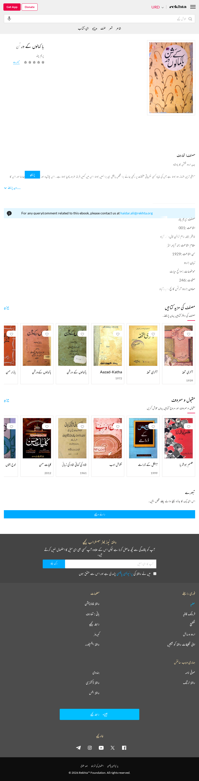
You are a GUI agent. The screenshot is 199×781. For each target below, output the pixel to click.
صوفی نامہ (190, 672)
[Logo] (177, 7)
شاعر (118, 28)
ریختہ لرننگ (189, 683)
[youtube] (101, 747)
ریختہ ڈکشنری (93, 683)
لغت (103, 28)
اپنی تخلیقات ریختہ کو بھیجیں (181, 644)
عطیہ (192, 604)
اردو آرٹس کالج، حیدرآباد (173, 288)
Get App (12, 7)
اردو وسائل (189, 634)
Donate (29, 7)
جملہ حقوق (84, 765)
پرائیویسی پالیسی (124, 573)
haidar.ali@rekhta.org (136, 213)
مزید (6, 306)
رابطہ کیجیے (94, 624)
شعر (111, 28)
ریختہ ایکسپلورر (92, 644)
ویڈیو (94, 28)
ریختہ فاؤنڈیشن (92, 604)
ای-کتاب (83, 28)
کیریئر (97, 634)
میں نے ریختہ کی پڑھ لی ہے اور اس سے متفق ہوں (114, 573)
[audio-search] (9, 18)
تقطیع (192, 624)
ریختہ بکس (94, 693)
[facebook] (124, 747)
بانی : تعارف (93, 614)
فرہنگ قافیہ (189, 614)
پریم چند (182, 219)
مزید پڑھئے (12, 188)
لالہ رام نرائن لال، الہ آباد (174, 236)
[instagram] (90, 747)
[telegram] (78, 747)
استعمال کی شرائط (97, 765)
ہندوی (96, 672)
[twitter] (112, 747)
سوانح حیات (176, 271)
